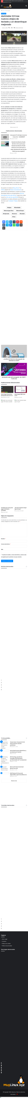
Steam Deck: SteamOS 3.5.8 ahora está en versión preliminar (17, 743)
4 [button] (1, 687)
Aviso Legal (4, 939)
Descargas (7, 10)
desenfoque (20, 210)
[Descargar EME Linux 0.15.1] (21, 389)
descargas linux (9, 210)
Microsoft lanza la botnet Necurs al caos (17, 767)
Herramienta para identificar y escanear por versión (18, 751)
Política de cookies (6, 943)
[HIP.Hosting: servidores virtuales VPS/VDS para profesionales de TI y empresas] (5, 760)
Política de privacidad (7, 945)
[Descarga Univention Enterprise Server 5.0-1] (7, 389)
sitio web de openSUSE (12, 197)
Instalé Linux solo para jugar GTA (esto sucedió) (7, 509)
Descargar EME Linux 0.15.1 (20, 395)
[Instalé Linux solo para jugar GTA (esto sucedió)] (7, 453)
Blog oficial (16, 188)
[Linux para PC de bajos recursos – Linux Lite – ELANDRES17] (5, 137)
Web (2, 549)
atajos (9, 207)
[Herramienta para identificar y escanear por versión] (5, 752)
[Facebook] (3, 221)
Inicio (3, 10)
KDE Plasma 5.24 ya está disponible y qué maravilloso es (18, 774)
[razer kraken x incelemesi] (14, 1097)
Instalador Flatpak (13, 201)
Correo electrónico (5, 544)
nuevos (15, 213)
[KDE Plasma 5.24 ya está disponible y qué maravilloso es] (5, 775)
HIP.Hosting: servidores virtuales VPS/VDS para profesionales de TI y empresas (18, 758)
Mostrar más (14, 780)
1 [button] (1, 680)
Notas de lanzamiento (15, 189)
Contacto (4, 941)
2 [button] (1, 682)
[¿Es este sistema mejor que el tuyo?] (21, 453)
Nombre (3, 538)
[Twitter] (7, 221)
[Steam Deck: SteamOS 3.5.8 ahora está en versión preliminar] (5, 745)
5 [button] (1, 689)
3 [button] (1, 684)
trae (14, 216)
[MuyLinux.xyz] (8, 6)
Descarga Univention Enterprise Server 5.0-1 (7, 395)
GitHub (3, 189)
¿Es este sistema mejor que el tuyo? (21, 508)
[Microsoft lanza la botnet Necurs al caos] (5, 769)
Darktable (17, 207)
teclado (22, 213)
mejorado (6, 213)
